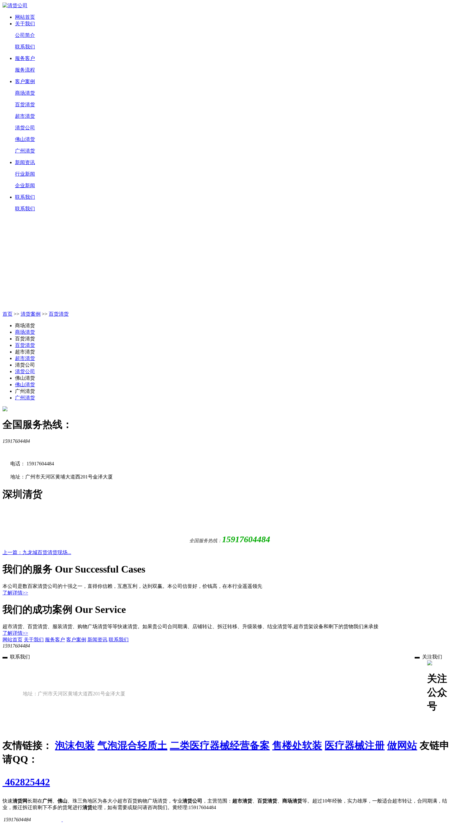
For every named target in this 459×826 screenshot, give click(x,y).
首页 (7, 314)
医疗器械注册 (355, 745)
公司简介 (25, 35)
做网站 (402, 745)
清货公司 (25, 127)
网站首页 (25, 17)
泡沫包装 (75, 745)
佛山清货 (25, 139)
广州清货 (25, 150)
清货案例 (31, 314)
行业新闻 (25, 174)
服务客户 (25, 58)
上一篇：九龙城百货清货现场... (36, 552)
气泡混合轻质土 (132, 745)
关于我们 (25, 23)
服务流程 (25, 70)
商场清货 (25, 93)
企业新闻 (25, 185)
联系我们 (25, 46)
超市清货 (25, 116)
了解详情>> (15, 592)
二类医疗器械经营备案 (220, 745)
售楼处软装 (297, 745)
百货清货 (25, 104)
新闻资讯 (25, 162)
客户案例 (25, 81)
